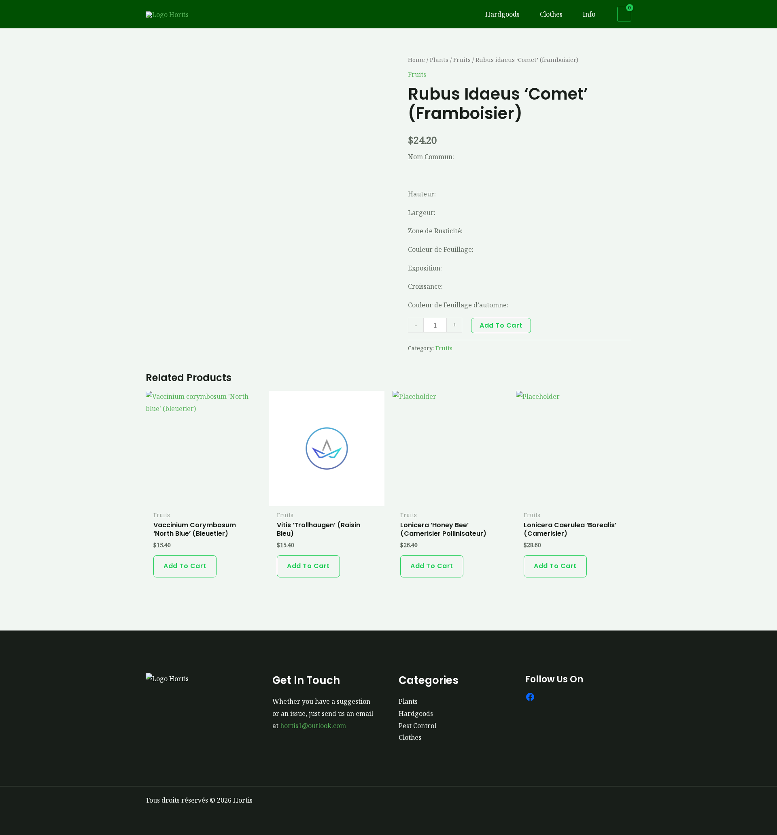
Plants (439, 59)
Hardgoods (416, 713)
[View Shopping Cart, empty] (624, 14)
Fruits (462, 59)
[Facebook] (530, 697)
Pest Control (417, 725)
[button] (523, 14)
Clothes (410, 737)
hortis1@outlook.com (313, 725)
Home (416, 59)
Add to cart (501, 325)
